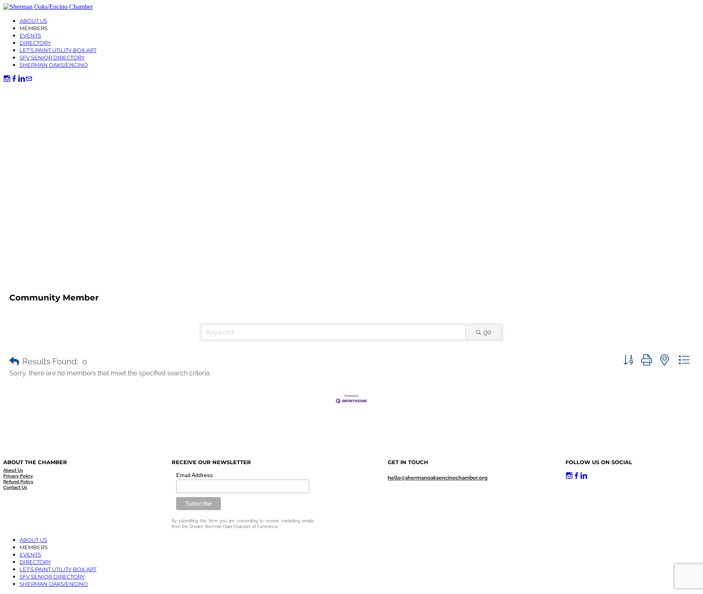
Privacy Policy (18, 476)
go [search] (487, 332)
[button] (14, 361)
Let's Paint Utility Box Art (58, 50)
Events (30, 35)
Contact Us (15, 487)
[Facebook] (14, 78)
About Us (33, 21)
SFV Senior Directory (52, 57)
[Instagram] (7, 78)
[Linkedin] (21, 78)
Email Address (194, 475)
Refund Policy (18, 481)
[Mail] (29, 78)
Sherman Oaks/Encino (54, 64)
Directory (35, 42)
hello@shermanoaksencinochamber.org (437, 478)
